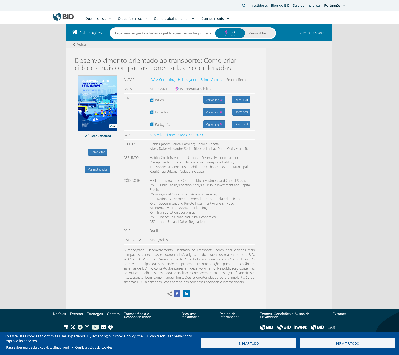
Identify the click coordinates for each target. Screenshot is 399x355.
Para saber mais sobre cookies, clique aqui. (38, 347)
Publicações (90, 32)
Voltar (82, 44)
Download (241, 100)
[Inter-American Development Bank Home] (63, 20)
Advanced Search (312, 32)
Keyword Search (260, 33)
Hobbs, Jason (188, 79)
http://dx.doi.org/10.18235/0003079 (176, 135)
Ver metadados (98, 169)
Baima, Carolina (212, 79)
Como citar (98, 152)
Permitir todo (347, 343)
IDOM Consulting (162, 79)
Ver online (213, 100)
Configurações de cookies (93, 347)
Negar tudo (249, 343)
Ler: (127, 98)
